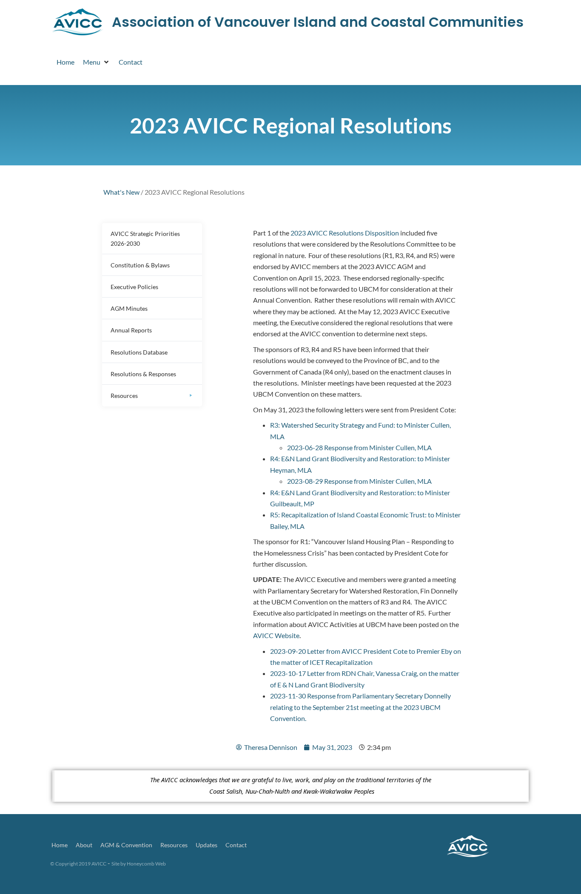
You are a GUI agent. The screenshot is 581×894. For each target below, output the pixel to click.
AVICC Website (276, 635)
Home (59, 845)
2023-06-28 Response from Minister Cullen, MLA (359, 447)
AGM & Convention (126, 845)
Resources (174, 845)
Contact (236, 845)
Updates (206, 845)
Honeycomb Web (146, 863)
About (84, 845)
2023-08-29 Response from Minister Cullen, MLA (359, 481)
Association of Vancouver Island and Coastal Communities (318, 21)
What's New (121, 192)
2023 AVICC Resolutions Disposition (344, 233)
